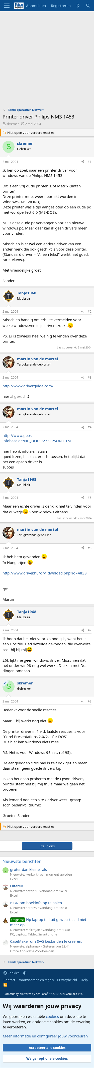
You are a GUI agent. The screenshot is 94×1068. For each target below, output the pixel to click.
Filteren (16, 885)
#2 (89, 311)
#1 (89, 162)
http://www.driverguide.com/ (28, 385)
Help (84, 980)
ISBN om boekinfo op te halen (36, 902)
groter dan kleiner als (28, 869)
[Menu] (7, 6)
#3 (89, 377)
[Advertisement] (47, 61)
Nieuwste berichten (22, 861)
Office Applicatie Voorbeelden (32, 951)
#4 (89, 427)
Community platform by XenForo (43, 994)
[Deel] (82, 162)
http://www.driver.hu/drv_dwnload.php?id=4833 (45, 572)
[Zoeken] (88, 5)
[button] (24, 973)
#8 (89, 701)
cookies (52, 1016)
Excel (14, 879)
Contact (9, 980)
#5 (89, 498)
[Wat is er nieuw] (78, 5)
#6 (89, 548)
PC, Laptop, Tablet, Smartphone (33, 934)
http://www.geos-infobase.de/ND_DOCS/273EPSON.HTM (37, 438)
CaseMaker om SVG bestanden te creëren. (46, 941)
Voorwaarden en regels (36, 980)
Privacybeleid (67, 980)
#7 (89, 630)
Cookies (13, 973)
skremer (13, 124)
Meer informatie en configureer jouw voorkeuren (45, 1035)
